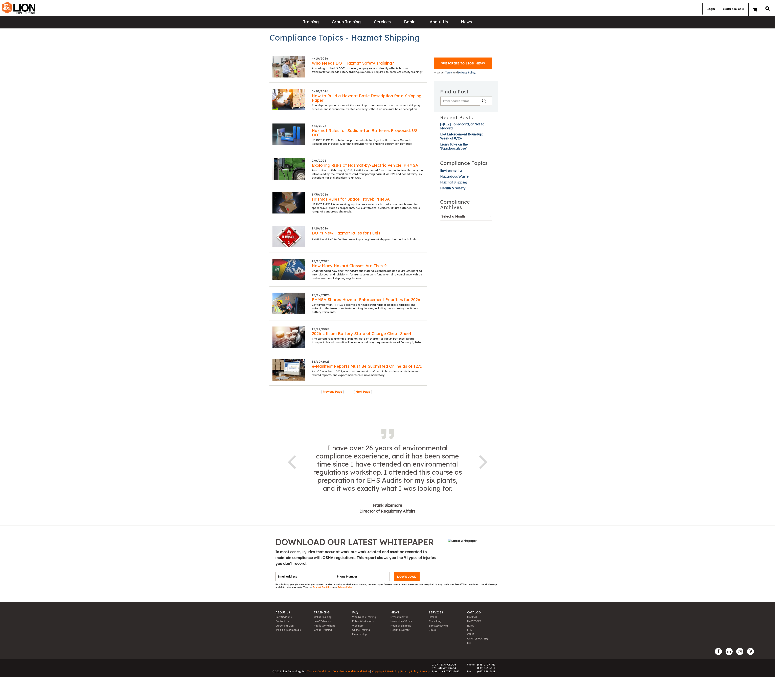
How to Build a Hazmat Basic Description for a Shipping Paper (366, 98)
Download (407, 576)
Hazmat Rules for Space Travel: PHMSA (351, 199)
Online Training (323, 616)
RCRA (470, 625)
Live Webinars (322, 621)
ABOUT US (282, 612)
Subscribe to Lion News (463, 63)
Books (410, 21)
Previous (292, 461)
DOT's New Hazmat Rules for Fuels (346, 232)
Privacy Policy (345, 587)
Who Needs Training (364, 616)
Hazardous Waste (454, 176)
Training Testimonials (288, 629)
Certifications (283, 616)
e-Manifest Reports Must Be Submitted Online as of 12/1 (367, 366)
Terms (448, 72)
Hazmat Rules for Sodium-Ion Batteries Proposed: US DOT (365, 132)
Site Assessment (438, 625)
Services (382, 21)
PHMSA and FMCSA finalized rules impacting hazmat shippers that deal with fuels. (364, 239)
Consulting (435, 621)
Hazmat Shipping (453, 182)
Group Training (346, 21)
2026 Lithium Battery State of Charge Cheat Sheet (361, 333)
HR (469, 642)
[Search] (768, 8)
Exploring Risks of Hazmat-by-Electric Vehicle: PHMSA (365, 165)
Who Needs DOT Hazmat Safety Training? (353, 63)
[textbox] (466, 216)
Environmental (451, 170)
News (466, 21)
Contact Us (282, 621)
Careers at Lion (284, 625)
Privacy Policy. (467, 72)
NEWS (395, 612)
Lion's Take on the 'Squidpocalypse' (454, 146)
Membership (359, 634)
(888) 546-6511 (733, 9)
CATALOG (474, 612)
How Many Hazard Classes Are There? (349, 265)
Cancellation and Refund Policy (351, 671)
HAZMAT (472, 616)
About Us (439, 21)
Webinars (357, 625)
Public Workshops (324, 625)
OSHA (470, 634)
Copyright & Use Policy (385, 671)
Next (483, 461)
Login (711, 9)
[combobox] (466, 216)
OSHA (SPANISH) (477, 638)
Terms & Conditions (323, 587)
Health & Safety (452, 188)
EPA (469, 629)
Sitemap (425, 671)
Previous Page (332, 391)
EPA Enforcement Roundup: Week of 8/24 (461, 136)
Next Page (363, 391)
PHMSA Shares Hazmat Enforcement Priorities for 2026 (366, 299)
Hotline (433, 616)
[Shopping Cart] (755, 9)
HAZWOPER (474, 621)
